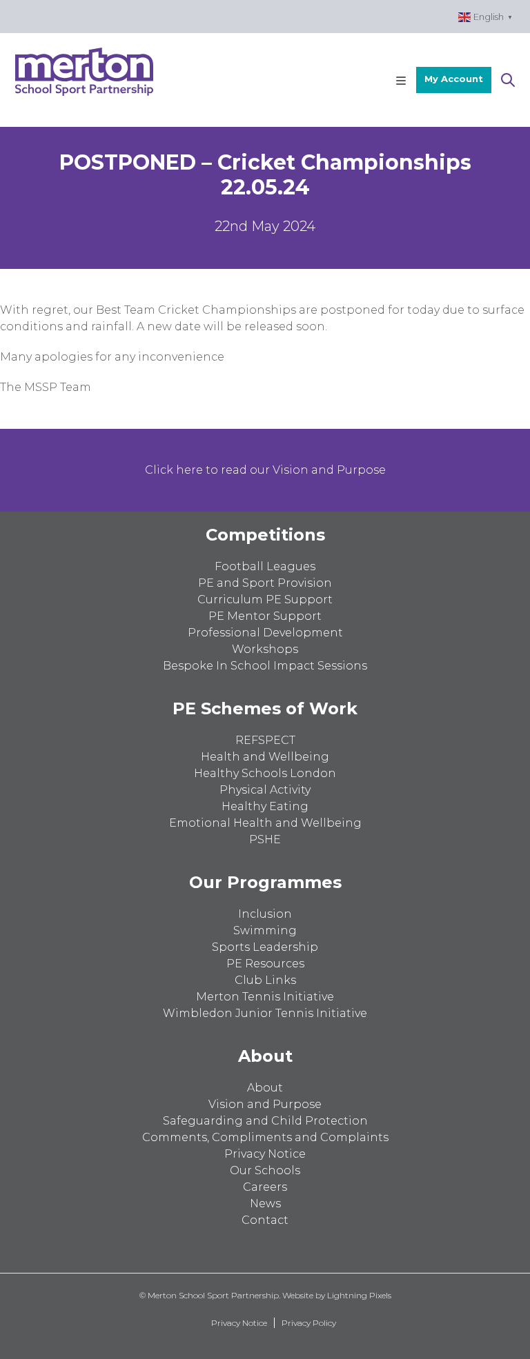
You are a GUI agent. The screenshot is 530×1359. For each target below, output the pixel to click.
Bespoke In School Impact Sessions (265, 665)
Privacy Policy (309, 1323)
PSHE (265, 839)
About (265, 1087)
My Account (453, 78)
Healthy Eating (265, 806)
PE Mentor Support (265, 616)
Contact (265, 1220)
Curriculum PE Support (265, 599)
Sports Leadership (265, 947)
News (265, 1203)
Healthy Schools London (265, 773)
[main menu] (401, 80)
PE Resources (265, 963)
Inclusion (265, 913)
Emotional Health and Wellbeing (265, 822)
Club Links (265, 980)
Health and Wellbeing (265, 756)
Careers (265, 1187)
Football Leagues (265, 566)
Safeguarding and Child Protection (265, 1120)
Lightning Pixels (359, 1295)
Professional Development (265, 632)
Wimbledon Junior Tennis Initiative (265, 1013)
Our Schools (265, 1170)
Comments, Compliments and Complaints (265, 1137)
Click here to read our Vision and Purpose (265, 469)
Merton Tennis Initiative (265, 996)
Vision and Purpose (265, 1104)
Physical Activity (265, 789)
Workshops (265, 649)
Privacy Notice (265, 1153)
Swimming (265, 930)
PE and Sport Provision (265, 583)
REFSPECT (265, 740)
